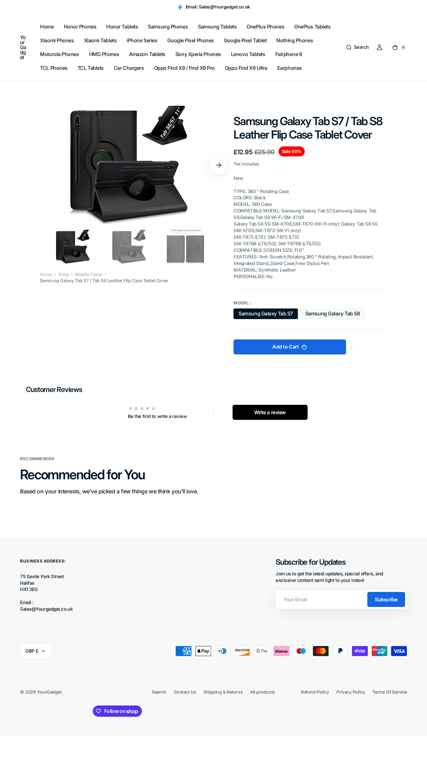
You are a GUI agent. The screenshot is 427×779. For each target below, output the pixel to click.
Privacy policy (350, 692)
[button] (357, 47)
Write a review (270, 412)
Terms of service (389, 692)
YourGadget (49, 692)
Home (46, 274)
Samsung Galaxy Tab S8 (332, 314)
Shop (63, 274)
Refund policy (315, 692)
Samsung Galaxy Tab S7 (266, 314)
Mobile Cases (89, 274)
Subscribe (386, 599)
